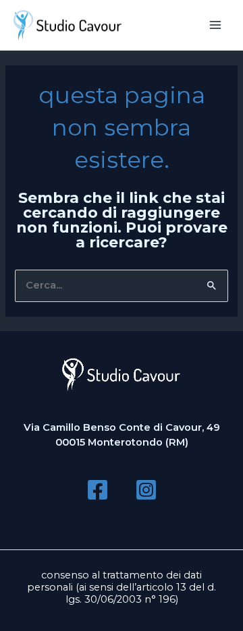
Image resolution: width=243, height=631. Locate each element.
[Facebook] (97, 490)
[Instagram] (146, 490)
